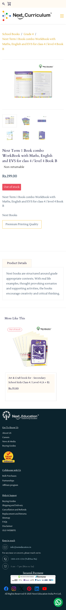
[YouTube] (44, 589)
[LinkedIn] (37, 589)
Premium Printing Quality (22, 224)
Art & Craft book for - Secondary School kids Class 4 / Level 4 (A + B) (28, 380)
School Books (11, 34)
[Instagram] (14, 589)
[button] (6, 433)
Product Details (17, 263)
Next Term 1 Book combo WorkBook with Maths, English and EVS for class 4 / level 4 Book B (32, 44)
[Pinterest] (29, 589)
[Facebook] (6, 589)
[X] (21, 589)
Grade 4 (29, 34)
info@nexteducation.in (20, 547)
